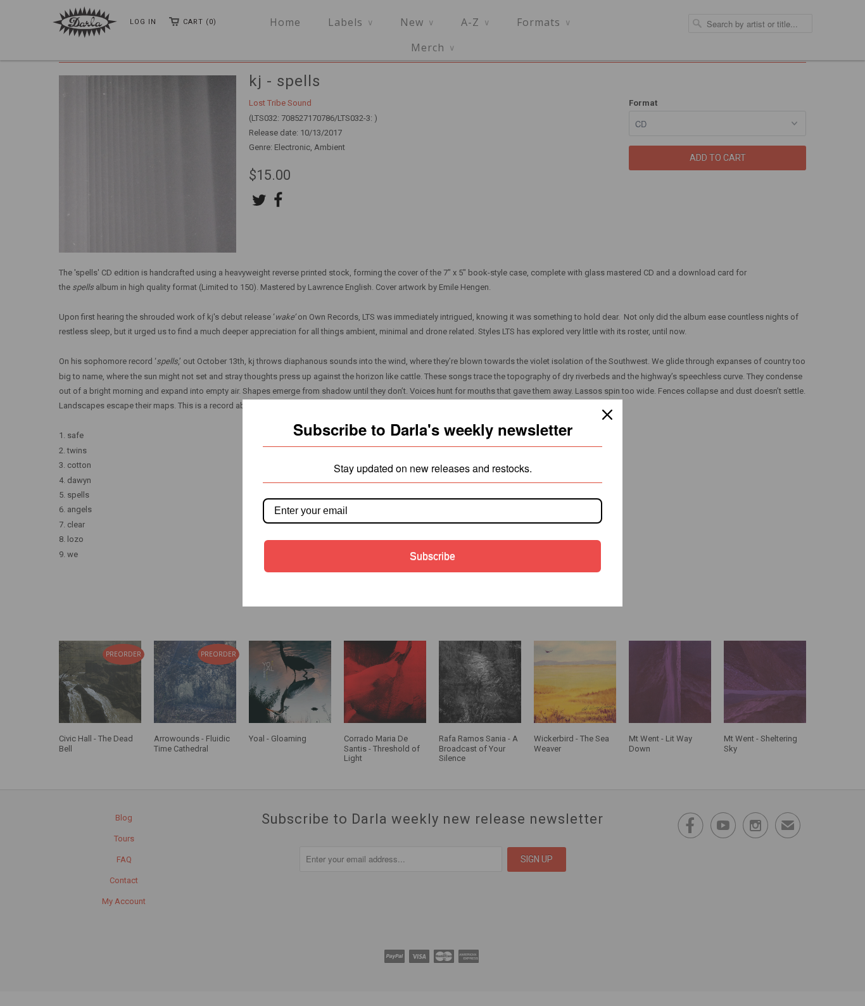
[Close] (607, 414)
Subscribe (432, 556)
